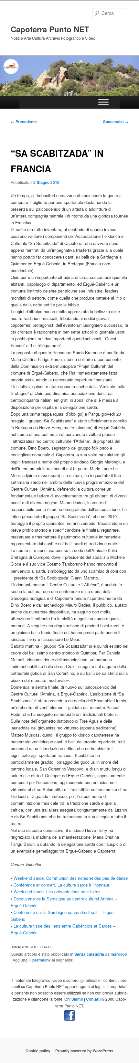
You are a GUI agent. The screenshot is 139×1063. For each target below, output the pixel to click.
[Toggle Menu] (103, 102)
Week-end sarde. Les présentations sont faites (57, 891)
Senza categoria (89, 954)
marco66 (119, 954)
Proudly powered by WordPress (84, 1051)
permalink (41, 960)
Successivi (115, 121)
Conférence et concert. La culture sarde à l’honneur (61, 885)
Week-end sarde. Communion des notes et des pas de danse (71, 878)
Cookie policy (38, 1051)
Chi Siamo (73, 999)
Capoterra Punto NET (50, 29)
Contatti (93, 999)
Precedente (24, 121)
